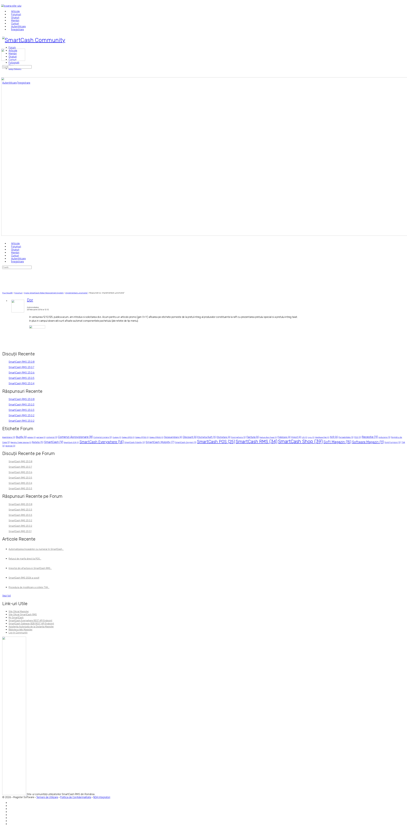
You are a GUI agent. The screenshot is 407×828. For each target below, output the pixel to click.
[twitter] (10, 821)
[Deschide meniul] (3, 47)
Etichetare (224, 437)
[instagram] (10, 812)
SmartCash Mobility (160, 442)
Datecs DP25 (128, 437)
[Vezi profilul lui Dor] (17, 312)
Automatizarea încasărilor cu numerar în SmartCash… (36, 549)
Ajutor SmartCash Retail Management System (44, 293)
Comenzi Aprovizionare (75, 437)
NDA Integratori (101, 797)
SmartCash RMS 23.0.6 (21, 372)
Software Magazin (368, 442)
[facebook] (10, 806)
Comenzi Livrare (102, 437)
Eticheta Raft (206, 437)
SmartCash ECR (71, 442)
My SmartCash (16, 617)
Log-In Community (18, 632)
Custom (117, 437)
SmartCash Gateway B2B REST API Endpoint (31, 623)
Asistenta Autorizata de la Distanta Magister (31, 626)
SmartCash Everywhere (101, 442)
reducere (384, 437)
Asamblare (8, 437)
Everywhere (238, 437)
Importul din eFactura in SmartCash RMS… (30, 568)
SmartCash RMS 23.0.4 (21, 383)
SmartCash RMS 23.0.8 (21, 361)
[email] (10, 803)
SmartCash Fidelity (134, 442)
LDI (304, 437)
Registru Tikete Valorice (20, 442)
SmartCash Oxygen (185, 442)
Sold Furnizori (393, 442)
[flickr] (10, 809)
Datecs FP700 (142, 437)
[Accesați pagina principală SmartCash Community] (33, 40)
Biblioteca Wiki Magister (20, 629)
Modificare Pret (322, 437)
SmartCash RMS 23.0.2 (21, 415)
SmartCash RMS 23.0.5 (21, 378)
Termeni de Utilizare (47, 797)
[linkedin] (10, 815)
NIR (334, 437)
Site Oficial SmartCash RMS (23, 614)
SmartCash (53, 442)
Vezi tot (6, 595)
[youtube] (10, 824)
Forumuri (18, 293)
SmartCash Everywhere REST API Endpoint (30, 620)
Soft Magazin (337, 442)
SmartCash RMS (256, 441)
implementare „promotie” (76, 293)
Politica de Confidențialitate (75, 797)
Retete (37, 442)
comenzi (51, 437)
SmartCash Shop (300, 441)
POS (357, 437)
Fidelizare (284, 437)
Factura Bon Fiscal (268, 437)
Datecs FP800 (156, 437)
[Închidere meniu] (3, 237)
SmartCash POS (216, 441)
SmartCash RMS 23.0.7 (21, 367)
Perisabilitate (346, 437)
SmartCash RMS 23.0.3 (21, 404)
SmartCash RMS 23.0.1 (20, 531)
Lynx (311, 437)
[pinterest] (10, 818)
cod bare (41, 437)
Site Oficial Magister (19, 611)
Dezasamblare (173, 437)
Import (296, 437)
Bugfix (21, 437)
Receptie (370, 437)
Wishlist (10, 446)
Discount (190, 437)
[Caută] (3, 63)
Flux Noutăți (7, 293)
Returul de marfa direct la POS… (25, 558)
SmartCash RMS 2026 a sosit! (24, 577)
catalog (31, 437)
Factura (252, 437)
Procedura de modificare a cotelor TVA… (29, 587)
